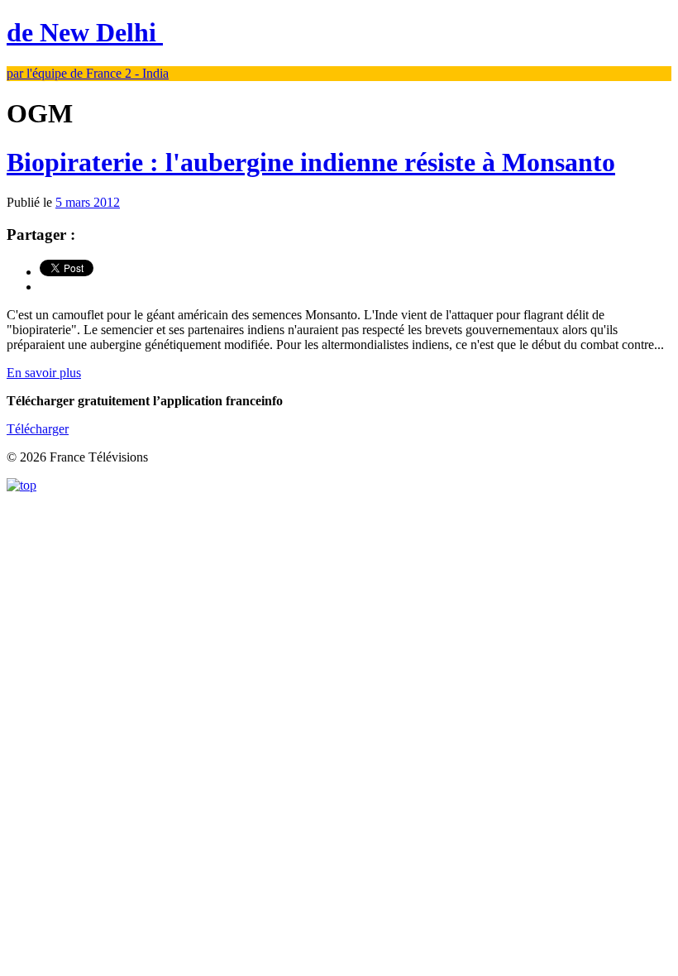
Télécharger (38, 429)
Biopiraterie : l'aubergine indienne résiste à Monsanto (311, 162)
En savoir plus (44, 373)
